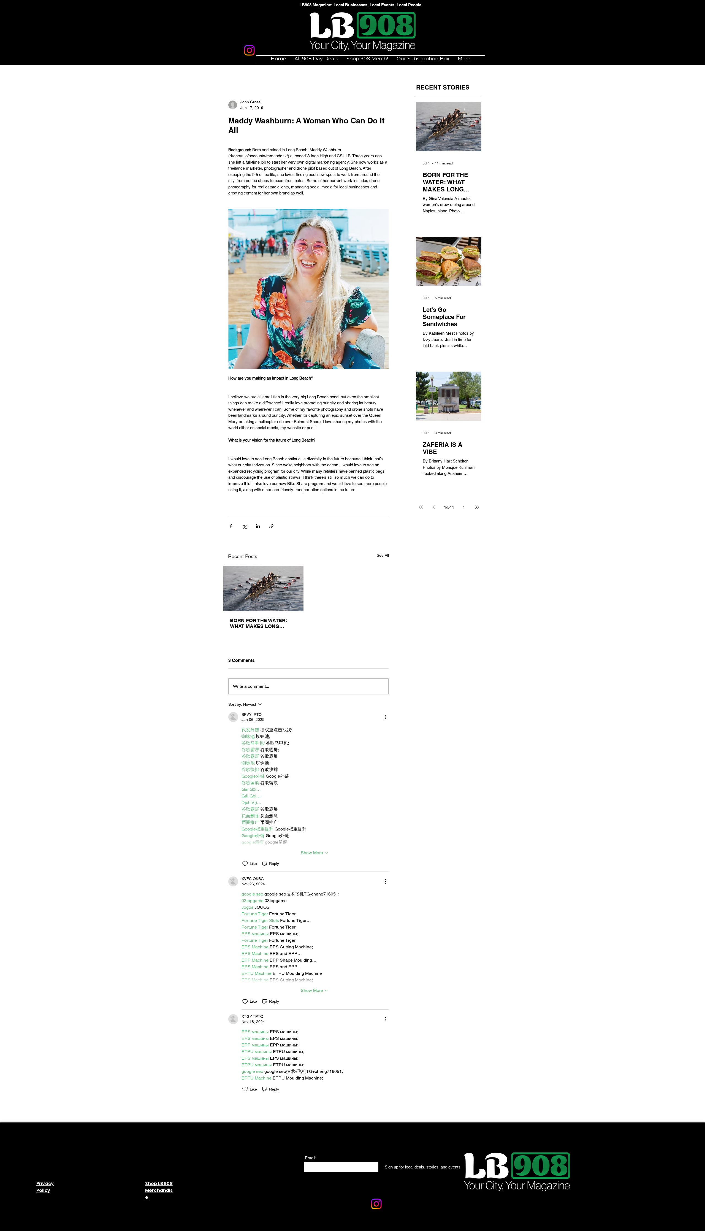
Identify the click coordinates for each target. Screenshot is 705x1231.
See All (383, 555)
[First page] (421, 507)
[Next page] (464, 507)
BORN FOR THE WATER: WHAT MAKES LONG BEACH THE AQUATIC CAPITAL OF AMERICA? (258, 623)
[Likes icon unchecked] (245, 864)
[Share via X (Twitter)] (244, 526)
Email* (311, 1158)
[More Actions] (385, 717)
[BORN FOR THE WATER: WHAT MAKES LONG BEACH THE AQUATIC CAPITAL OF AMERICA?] (263, 588)
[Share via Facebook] (231, 526)
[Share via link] (271, 526)
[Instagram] (249, 50)
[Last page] (477, 507)
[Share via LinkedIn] (258, 526)
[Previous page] (434, 507)
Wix (355, 1228)
